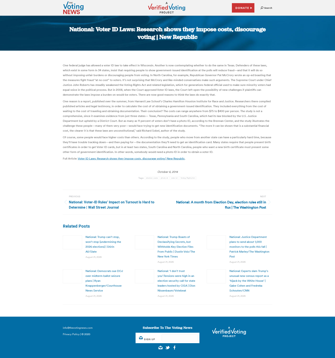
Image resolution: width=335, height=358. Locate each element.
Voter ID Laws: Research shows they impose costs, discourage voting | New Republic (131, 158)
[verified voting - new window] (166, 14)
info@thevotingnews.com (78, 327)
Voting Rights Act (188, 178)
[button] (266, 7)
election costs (152, 178)
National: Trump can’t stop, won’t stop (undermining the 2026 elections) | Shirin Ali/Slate (103, 244)
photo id (164, 178)
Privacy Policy (71, 334)
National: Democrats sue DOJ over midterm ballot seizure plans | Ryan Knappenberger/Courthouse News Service (104, 280)
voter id (174, 178)
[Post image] (72, 242)
